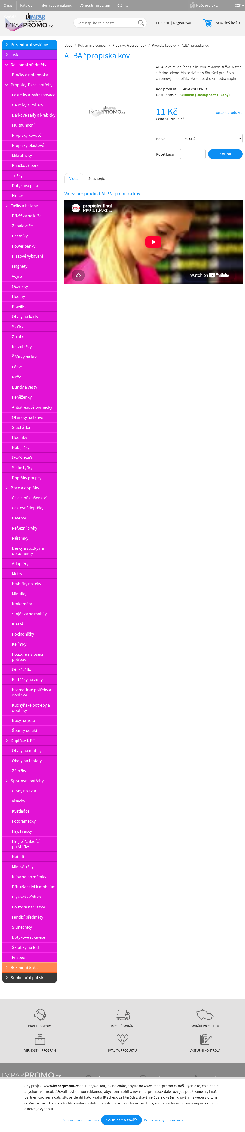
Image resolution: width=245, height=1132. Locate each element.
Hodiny (18, 296)
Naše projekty (207, 5)
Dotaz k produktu (229, 112)
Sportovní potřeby (27, 781)
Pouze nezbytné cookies (163, 1120)
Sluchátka (21, 427)
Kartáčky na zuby (27, 679)
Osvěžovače (22, 457)
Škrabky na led (25, 947)
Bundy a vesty (24, 387)
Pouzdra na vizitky (28, 907)
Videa (73, 178)
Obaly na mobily (26, 750)
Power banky (23, 246)
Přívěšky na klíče (27, 215)
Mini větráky (22, 866)
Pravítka (19, 306)
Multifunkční (23, 125)
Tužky (17, 175)
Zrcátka (19, 336)
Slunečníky (22, 927)
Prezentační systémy (29, 44)
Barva (160, 138)
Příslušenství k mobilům (34, 887)
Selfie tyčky (22, 467)
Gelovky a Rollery (27, 105)
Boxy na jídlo (23, 720)
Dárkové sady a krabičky (33, 115)
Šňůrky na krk (24, 357)
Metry (17, 573)
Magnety (19, 266)
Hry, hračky (22, 831)
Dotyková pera (25, 185)
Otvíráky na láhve (27, 417)
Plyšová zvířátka (26, 897)
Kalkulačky (22, 346)
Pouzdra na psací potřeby (27, 656)
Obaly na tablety (27, 760)
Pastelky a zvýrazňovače (33, 95)
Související (97, 178)
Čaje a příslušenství (29, 498)
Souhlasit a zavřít (121, 1120)
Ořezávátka (22, 669)
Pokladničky (23, 634)
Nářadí (18, 856)
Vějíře (17, 276)
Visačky (18, 801)
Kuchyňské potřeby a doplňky (31, 707)
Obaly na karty (25, 316)
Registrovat (182, 22)
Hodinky (19, 437)
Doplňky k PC (23, 740)
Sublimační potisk (27, 977)
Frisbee (18, 957)
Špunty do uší (24, 730)
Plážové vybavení (27, 256)
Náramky (20, 538)
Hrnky (17, 195)
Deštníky (20, 236)
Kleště (17, 624)
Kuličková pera (25, 165)
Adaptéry (20, 563)
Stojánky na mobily (29, 614)
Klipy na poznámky (29, 876)
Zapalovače (22, 226)
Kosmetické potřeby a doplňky (31, 692)
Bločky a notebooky (30, 74)
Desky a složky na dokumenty (28, 550)
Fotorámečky (24, 821)
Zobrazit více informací (80, 1120)
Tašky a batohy (24, 205)
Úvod (68, 45)
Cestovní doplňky (27, 508)
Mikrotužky (22, 155)
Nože (16, 377)
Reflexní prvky (24, 528)
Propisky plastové (28, 145)
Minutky (19, 593)
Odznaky (20, 286)
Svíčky (17, 326)
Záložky (19, 770)
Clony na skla (24, 791)
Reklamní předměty (28, 64)
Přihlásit (162, 22)
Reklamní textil (24, 967)
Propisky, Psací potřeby (31, 85)
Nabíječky (20, 447)
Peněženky (22, 397)
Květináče (20, 811)
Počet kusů (165, 154)
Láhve (17, 367)
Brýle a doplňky (25, 487)
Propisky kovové (26, 135)
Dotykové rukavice (28, 937)
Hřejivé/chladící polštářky (25, 843)
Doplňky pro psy (26, 477)
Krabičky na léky (26, 583)
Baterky (19, 518)
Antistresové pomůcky (32, 407)
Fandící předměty (27, 917)
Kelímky (19, 644)
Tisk (14, 54)
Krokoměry (22, 604)
